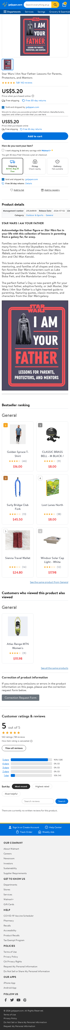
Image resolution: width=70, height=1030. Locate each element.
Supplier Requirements (15, 873)
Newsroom (9, 858)
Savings (41, 11)
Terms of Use (10, 951)
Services (29, 11)
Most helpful (11, 793)
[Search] (55, 4)
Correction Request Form (20, 698)
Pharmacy (9, 920)
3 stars (6, 767)
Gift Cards (9, 904)
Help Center (55, 827)
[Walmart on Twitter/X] (12, 1000)
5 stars (6, 759)
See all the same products (54, 668)
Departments (14, 11)
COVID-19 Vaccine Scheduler (19, 915)
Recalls (7, 925)
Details (28, 183)
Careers (7, 853)
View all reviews (14, 748)
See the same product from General (49, 582)
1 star (6, 775)
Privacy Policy (11, 956)
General (49, 215)
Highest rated (42, 786)
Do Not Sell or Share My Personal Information (27, 971)
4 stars (5, 763)
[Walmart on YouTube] (18, 1000)
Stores (7, 889)
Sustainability (10, 868)
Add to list (19, 189)
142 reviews (26, 82)
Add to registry (52, 189)
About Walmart (11, 848)
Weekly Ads (48, 832)
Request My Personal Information (20, 966)
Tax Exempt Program (14, 940)
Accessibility (10, 930)
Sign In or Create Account (26, 827)
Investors (8, 863)
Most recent (21, 786)
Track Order (26, 832)
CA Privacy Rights (13, 961)
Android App (10, 987)
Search (61, 801)
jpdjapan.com (32, 107)
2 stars (6, 771)
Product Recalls (11, 935)
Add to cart (35, 136)
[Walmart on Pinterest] (25, 1000)
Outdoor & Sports (34, 215)
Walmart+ (9, 899)
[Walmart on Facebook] (6, 1000)
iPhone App (9, 982)
